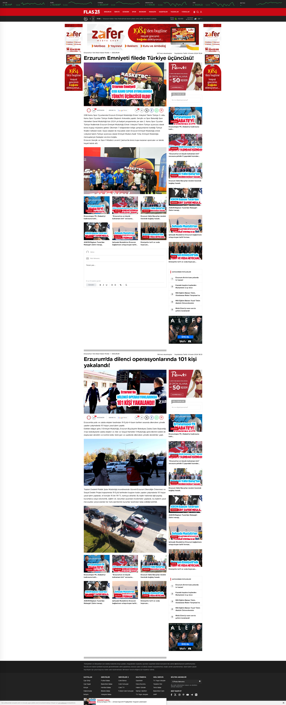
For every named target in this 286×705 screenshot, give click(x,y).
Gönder (91, 285)
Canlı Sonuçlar (123, 684)
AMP (155, 694)
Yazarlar (175, 12)
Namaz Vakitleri (141, 691)
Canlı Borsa (122, 680)
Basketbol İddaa (106, 684)
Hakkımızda (88, 691)
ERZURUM (107, 12)
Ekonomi (142, 12)
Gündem (126, 12)
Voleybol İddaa (106, 694)
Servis (117, 12)
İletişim (86, 694)
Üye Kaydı (87, 684)
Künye (86, 687)
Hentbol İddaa (106, 687)
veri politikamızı (62, 703)
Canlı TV (121, 687)
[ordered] (112, 285)
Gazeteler (163, 12)
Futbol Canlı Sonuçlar (126, 691)
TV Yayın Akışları (142, 694)
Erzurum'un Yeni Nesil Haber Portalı (96, 53)
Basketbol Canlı (158, 691)
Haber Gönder (141, 687)
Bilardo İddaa (105, 691)
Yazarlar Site (157, 684)
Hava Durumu (141, 684)
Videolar (185, 12)
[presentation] (90, 19)
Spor (134, 12)
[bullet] (115, 285)
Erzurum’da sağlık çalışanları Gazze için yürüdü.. (120, 19)
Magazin (152, 12)
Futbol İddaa (105, 680)
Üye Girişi (87, 680)
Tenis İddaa (157, 687)
